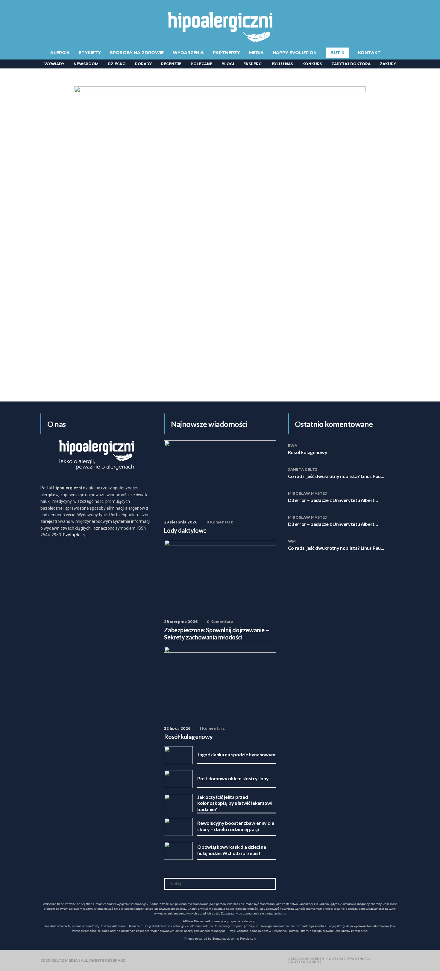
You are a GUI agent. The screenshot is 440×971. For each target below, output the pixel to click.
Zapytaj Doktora (351, 64)
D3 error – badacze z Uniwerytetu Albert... (333, 500)
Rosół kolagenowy (307, 452)
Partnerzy (226, 52)
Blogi (227, 64)
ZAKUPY (388, 64)
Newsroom (86, 64)
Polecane (201, 64)
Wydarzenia (188, 52)
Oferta (317, 959)
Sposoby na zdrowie (137, 52)
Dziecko (117, 64)
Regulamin (298, 959)
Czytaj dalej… (75, 534)
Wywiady (54, 64)
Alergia (60, 52)
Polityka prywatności (348, 959)
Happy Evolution (295, 52)
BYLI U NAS (282, 64)
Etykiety (90, 52)
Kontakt (369, 52)
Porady (143, 64)
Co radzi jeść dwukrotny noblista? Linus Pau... (336, 476)
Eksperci (253, 64)
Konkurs (312, 64)
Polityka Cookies (304, 962)
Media (256, 52)
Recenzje (171, 64)
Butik (337, 52)
